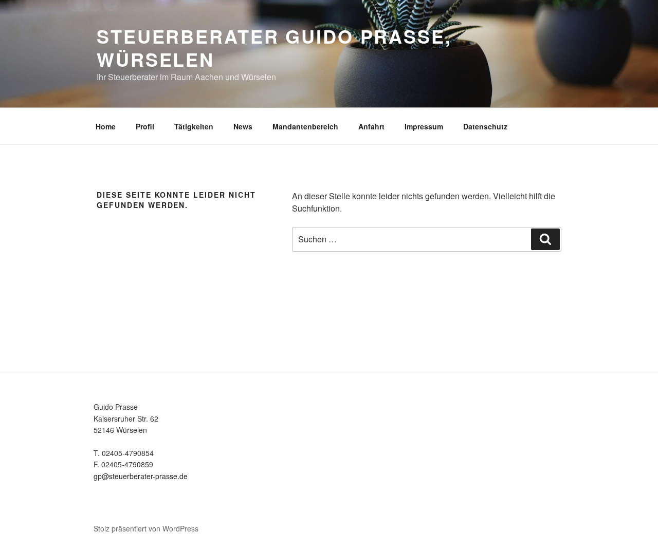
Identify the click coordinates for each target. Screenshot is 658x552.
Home (106, 126)
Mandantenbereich (305, 126)
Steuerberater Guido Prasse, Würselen (274, 47)
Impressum (424, 126)
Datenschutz (485, 126)
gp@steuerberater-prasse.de (141, 476)
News (242, 126)
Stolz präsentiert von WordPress (146, 528)
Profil (145, 126)
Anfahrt (371, 126)
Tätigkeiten (193, 126)
